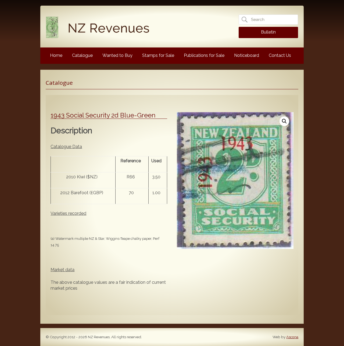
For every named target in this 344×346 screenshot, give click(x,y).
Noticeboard (246, 55)
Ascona (292, 337)
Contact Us (280, 55)
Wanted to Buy (117, 55)
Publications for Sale (204, 55)
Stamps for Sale (158, 55)
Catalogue (82, 55)
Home (56, 55)
